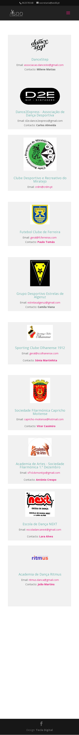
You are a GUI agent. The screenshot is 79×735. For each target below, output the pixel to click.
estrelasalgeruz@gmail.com (44, 302)
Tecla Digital (44, 730)
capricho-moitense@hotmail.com (44, 419)
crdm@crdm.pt (44, 187)
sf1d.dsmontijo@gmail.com (44, 472)
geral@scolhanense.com (43, 353)
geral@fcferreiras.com (43, 237)
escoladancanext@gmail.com (43, 529)
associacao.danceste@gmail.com (44, 65)
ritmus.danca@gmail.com (44, 580)
